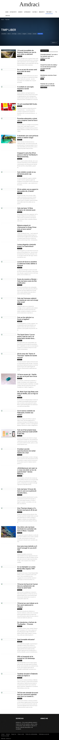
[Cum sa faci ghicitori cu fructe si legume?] (8, 320)
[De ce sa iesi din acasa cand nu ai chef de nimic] (8, 73)
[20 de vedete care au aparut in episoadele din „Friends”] (8, 192)
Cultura (34, 12)
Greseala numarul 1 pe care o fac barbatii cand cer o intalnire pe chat (49, 56)
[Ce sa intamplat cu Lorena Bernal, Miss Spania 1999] (8, 570)
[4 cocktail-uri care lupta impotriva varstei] (8, 90)
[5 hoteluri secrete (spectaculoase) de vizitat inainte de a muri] (8, 452)
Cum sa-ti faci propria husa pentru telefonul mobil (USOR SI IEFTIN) (27, 432)
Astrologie (27, 12)
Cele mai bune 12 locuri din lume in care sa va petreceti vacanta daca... (26, 491)
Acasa (6, 12)
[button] (56, 12)
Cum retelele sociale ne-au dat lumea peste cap (26, 173)
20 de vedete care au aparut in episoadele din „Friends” (27, 190)
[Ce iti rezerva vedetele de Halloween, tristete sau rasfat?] (8, 414)
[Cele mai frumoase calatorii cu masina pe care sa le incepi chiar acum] (8, 301)
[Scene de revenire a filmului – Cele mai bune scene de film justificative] (8, 285)
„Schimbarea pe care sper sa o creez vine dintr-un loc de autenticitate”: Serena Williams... (27, 471)
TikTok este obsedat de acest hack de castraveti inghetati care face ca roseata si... (27, 694)
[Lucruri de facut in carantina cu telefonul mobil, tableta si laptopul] (8, 265)
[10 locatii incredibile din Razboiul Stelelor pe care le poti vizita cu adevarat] (8, 54)
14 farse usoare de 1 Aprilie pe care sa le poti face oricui (27, 375)
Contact (2, 734)
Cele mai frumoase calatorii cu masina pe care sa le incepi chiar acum (27, 300)
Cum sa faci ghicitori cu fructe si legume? (25, 318)
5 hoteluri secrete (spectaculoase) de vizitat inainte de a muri (26, 451)
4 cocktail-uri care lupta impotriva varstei (25, 88)
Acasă (2, 19)
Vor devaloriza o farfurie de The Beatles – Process (26, 623)
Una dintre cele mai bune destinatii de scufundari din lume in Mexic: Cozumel (26, 529)
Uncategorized (44, 87)
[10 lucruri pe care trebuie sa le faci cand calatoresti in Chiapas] (8, 606)
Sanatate (34, 33)
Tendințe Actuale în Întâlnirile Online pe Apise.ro (27, 675)
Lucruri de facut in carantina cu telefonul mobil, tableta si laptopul (27, 263)
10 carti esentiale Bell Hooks (27, 104)
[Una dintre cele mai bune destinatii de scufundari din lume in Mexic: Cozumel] (8, 532)
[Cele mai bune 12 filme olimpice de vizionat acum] (8, 211)
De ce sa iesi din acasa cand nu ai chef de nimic (27, 70)
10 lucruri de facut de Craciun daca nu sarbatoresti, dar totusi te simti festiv (27, 586)
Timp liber (48, 12)
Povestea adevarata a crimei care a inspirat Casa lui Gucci (27, 119)
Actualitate (13, 12)
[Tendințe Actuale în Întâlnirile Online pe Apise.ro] (8, 678)
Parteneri (8, 734)
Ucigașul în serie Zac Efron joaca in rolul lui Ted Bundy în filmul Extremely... (27, 155)
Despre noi (13, 734)
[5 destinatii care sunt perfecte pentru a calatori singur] (8, 139)
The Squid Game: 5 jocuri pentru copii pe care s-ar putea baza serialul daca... (26, 336)
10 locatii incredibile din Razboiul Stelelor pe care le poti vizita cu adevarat (26, 52)
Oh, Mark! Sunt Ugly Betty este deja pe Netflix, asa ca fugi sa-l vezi (27, 393)
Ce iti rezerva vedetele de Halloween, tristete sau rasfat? (26, 412)
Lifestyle (7, 15)
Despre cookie (21, 734)
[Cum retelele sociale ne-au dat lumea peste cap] (8, 177)
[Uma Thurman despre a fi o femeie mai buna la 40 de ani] (8, 511)
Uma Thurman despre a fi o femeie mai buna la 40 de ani (27, 509)
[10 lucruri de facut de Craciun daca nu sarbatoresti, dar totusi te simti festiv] (8, 587)
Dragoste (41, 12)
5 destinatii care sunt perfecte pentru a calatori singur (27, 137)
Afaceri (20, 12)
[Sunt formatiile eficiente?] (8, 644)
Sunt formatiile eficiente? (26, 639)
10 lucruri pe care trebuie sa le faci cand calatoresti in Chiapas (27, 605)
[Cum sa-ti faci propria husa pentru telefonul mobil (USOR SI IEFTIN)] (8, 433)
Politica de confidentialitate (31, 734)
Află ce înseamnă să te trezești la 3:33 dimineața (26, 657)
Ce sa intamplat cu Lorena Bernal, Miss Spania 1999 (26, 568)
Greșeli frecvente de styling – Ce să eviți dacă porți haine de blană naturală (49, 66)
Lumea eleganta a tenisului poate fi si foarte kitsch (26, 245)
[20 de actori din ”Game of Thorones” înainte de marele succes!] (8, 357)
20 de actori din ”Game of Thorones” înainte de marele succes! (27, 355)
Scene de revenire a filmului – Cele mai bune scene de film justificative (27, 281)
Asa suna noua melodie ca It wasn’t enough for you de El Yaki (27, 548)
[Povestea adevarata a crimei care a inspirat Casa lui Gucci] (8, 121)
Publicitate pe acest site (44, 734)
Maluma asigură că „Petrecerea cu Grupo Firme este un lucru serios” (26, 227)
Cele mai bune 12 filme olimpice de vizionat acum (26, 209)
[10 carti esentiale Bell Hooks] (8, 107)
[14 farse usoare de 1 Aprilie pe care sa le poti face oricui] (8, 379)
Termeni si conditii (5, 736)
